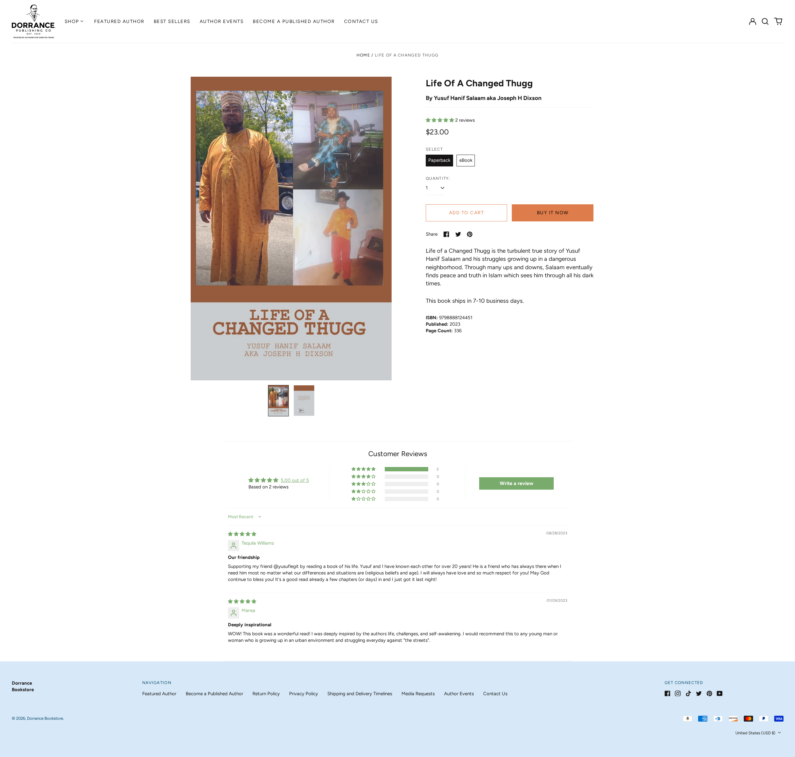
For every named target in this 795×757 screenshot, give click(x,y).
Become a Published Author (294, 21)
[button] (765, 21)
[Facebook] (667, 693)
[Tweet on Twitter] (458, 234)
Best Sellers (172, 21)
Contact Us (361, 21)
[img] (242, 534)
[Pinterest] (709, 693)
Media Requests (418, 693)
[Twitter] (699, 693)
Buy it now (553, 212)
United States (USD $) (755, 733)
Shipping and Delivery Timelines (359, 693)
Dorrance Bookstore (45, 718)
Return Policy (266, 693)
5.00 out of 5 (295, 480)
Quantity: (438, 178)
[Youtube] (720, 693)
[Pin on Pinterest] (470, 234)
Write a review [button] (516, 483)
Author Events (222, 21)
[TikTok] (688, 693)
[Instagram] (678, 693)
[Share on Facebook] (446, 234)
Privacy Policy (303, 693)
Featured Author (119, 21)
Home (363, 55)
